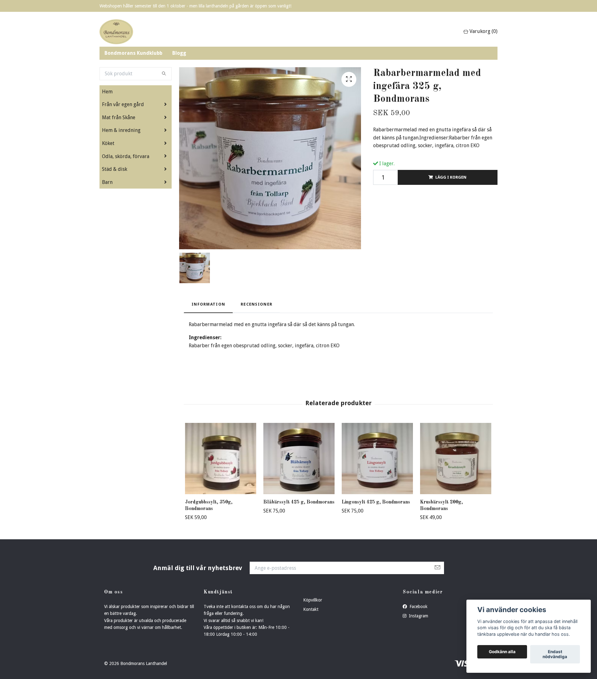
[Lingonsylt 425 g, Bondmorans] (377, 458)
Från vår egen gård (123, 104)
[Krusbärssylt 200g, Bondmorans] (455, 458)
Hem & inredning (121, 130)
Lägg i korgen (450, 177)
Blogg (179, 53)
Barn (107, 182)
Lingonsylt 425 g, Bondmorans (376, 502)
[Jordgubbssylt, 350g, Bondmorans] (220, 458)
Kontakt (310, 609)
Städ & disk (114, 169)
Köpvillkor (312, 599)
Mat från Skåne (118, 117)
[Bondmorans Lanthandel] (116, 31)
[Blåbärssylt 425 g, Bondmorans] (299, 458)
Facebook (418, 606)
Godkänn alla (502, 651)
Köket (108, 143)
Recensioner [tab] (256, 304)
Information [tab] (208, 304)
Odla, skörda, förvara (125, 156)
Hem (107, 92)
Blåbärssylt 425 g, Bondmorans (299, 502)
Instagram (418, 615)
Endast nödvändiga (555, 654)
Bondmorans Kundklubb (133, 53)
